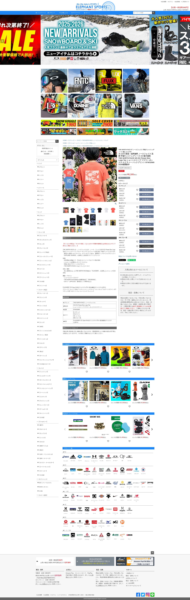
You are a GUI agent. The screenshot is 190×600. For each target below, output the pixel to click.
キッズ (40, 212)
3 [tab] (96, 66)
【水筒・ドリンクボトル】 (46, 454)
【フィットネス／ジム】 (45, 260)
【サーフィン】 (43, 355)
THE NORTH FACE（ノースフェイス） (92, 140)
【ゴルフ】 (42, 343)
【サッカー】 (42, 301)
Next (188, 41)
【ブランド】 (71, 140)
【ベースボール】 (43, 339)
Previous (2, 41)
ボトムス (41, 183)
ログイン (170, 1)
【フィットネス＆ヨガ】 (45, 330)
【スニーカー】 (43, 235)
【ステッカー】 (43, 471)
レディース (41, 187)
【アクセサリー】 (43, 421)
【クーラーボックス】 (45, 466)
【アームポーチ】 (43, 409)
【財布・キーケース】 (45, 458)
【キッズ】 (42, 244)
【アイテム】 (40, 160)
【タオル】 (42, 441)
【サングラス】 (43, 433)
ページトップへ (152, 552)
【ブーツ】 (42, 269)
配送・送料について (132, 576)
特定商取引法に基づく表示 (76, 595)
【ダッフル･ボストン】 (45, 380)
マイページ (76, 12)
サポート (129, 569)
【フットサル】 (43, 305)
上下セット (42, 167)
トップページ (41, 12)
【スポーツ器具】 (43, 495)
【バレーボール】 (43, 314)
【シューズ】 (41, 232)
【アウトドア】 (43, 347)
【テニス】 (42, 322)
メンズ (40, 163)
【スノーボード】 (43, 293)
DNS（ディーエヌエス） (45, 482)
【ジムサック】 (43, 396)
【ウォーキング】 (43, 248)
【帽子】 (41, 425)
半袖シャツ (92, 143)
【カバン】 (41, 368)
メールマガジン (63, 595)
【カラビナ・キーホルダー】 (46, 462)
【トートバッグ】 (43, 392)
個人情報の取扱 (90, 595)
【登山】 (41, 351)
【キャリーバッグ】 (44, 413)
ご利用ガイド (185, 1)
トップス (41, 175)
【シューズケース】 (44, 405)
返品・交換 (99, 569)
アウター (41, 171)
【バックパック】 (43, 371)
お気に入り (64, 12)
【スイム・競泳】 (43, 335)
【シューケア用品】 (44, 252)
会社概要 (164, 1)
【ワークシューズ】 (44, 277)
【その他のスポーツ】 (45, 364)
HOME (65, 140)
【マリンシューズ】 (44, 273)
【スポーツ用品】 (43, 289)
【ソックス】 (42, 437)
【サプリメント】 (43, 479)
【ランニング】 (43, 297)
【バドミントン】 (43, 318)
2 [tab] (95, 66)
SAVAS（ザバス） (44, 487)
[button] (65, 360)
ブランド (52, 12)
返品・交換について (132, 580)
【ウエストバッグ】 (44, 401)
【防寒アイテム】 (43, 446)
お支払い (69, 569)
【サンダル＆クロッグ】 (45, 240)
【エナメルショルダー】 (45, 384)
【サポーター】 (43, 429)
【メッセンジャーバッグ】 (46, 388)
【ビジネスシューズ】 (45, 264)
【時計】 (41, 450)
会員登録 (177, 1)
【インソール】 (43, 285)
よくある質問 (130, 583)
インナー (41, 179)
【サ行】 (78, 140)
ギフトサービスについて (133, 585)
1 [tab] (93, 66)
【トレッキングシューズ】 (46, 256)
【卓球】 (41, 326)
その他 (40, 491)
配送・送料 (39, 569)
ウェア (106, 140)
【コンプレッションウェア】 (46, 360)
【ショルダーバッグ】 (45, 376)
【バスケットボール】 (45, 310)
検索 (153, 12)
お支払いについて (131, 578)
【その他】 (42, 281)
